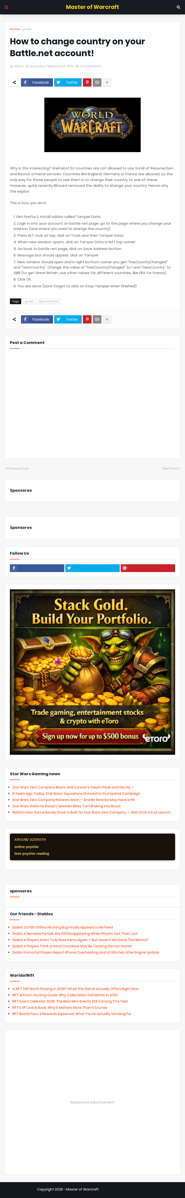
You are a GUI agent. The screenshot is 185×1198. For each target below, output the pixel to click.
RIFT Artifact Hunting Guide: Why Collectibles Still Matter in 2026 (65, 995)
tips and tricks (48, 301)
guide (27, 29)
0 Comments (90, 66)
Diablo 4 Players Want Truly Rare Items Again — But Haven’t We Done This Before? (80, 939)
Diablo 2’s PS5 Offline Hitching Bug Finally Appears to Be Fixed (62, 927)
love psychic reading (31, 853)
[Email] (97, 82)
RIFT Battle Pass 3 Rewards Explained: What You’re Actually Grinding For (71, 1013)
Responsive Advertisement (92, 1102)
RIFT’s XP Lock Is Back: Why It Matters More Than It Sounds (59, 1007)
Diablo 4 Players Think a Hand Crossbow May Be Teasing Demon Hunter (72, 946)
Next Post (170, 468)
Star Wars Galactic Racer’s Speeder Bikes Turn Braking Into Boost (66, 806)
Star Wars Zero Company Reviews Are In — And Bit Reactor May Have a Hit (73, 799)
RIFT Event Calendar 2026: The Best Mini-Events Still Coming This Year (70, 1001)
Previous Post (18, 468)
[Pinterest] (87, 82)
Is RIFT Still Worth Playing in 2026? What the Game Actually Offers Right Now (75, 988)
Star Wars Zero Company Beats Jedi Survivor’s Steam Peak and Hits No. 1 (72, 787)
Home (15, 29)
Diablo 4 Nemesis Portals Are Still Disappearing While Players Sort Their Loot (75, 933)
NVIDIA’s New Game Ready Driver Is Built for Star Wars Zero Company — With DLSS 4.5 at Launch (91, 812)
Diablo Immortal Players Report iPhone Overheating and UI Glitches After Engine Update (85, 952)
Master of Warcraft (92, 7)
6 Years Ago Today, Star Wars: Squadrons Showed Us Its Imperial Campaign (76, 793)
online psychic (26, 847)
